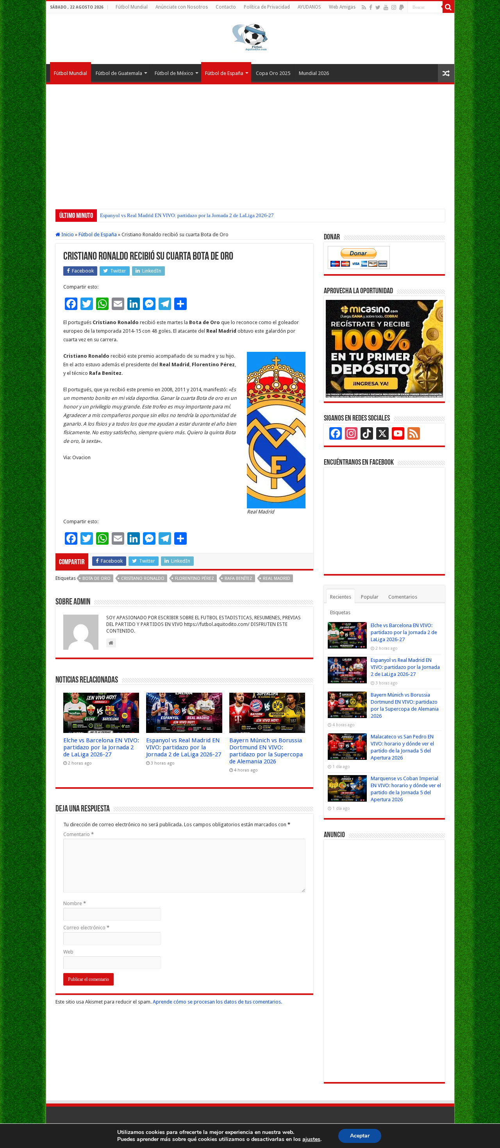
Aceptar (360, 1135)
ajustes (311, 1139)
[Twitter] (378, 7)
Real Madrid (276, 578)
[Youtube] (386, 7)
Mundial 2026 (314, 73)
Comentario (78, 834)
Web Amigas (342, 7)
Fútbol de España (224, 73)
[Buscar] (448, 7)
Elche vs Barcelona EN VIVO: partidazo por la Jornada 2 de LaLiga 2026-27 (101, 747)
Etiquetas (340, 612)
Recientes (340, 597)
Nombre (74, 903)
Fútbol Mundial (132, 7)
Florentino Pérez (194, 578)
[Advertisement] (250, 143)
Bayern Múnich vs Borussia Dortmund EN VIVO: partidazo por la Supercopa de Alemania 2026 (266, 751)
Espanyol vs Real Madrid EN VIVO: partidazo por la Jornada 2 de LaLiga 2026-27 (187, 215)
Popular (370, 597)
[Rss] (364, 7)
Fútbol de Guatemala (119, 73)
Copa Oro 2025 (273, 73)
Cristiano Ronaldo (142, 578)
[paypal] (401, 7)
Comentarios (402, 597)
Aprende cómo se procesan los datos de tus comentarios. (217, 1002)
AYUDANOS (309, 7)
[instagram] (394, 7)
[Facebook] (370, 7)
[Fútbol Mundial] (250, 37)
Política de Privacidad (267, 7)
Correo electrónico (86, 928)
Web (68, 952)
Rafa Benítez (238, 578)
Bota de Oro (96, 578)
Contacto (226, 7)
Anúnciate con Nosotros (181, 7)
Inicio (67, 234)
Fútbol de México (174, 73)
